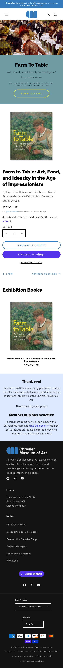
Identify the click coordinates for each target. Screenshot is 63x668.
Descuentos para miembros (22, 531)
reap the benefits (39, 425)
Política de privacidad (48, 651)
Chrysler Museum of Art (28, 647)
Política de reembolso (25, 651)
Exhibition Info (31, 93)
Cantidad (7, 227)
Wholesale (12, 560)
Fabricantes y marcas (18, 553)
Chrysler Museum (16, 524)
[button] (6, 14)
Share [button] (9, 273)
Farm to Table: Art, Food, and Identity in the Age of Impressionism (31, 359)
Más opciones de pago (31, 262)
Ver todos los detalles (44, 273)
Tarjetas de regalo (16, 546)
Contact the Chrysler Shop (21, 539)
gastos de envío (12, 211)
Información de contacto (33, 661)
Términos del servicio (24, 656)
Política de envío (44, 656)
